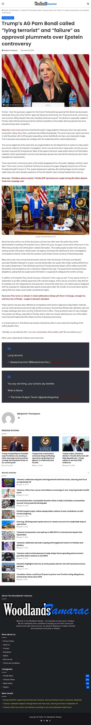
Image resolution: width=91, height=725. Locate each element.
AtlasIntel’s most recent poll (13, 130)
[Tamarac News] (45, 4)
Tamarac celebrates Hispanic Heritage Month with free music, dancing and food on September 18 (40, 704)
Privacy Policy (8, 641)
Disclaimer (7, 652)
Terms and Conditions (11, 663)
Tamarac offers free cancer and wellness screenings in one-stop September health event (37, 707)
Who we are (7, 659)
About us (6, 645)
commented (41, 332)
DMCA (5, 656)
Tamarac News (9, 679)
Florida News (14, 10)
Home (5, 10)
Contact (6, 648)
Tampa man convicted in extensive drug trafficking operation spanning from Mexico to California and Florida (43, 458)
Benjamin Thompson (11, 50)
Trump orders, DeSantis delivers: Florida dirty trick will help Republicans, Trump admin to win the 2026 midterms (75, 458)
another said (57, 332)
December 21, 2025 (69, 397)
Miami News (7, 683)
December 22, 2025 (62, 362)
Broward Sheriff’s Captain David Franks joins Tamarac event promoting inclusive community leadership (42, 700)
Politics (6, 687)
